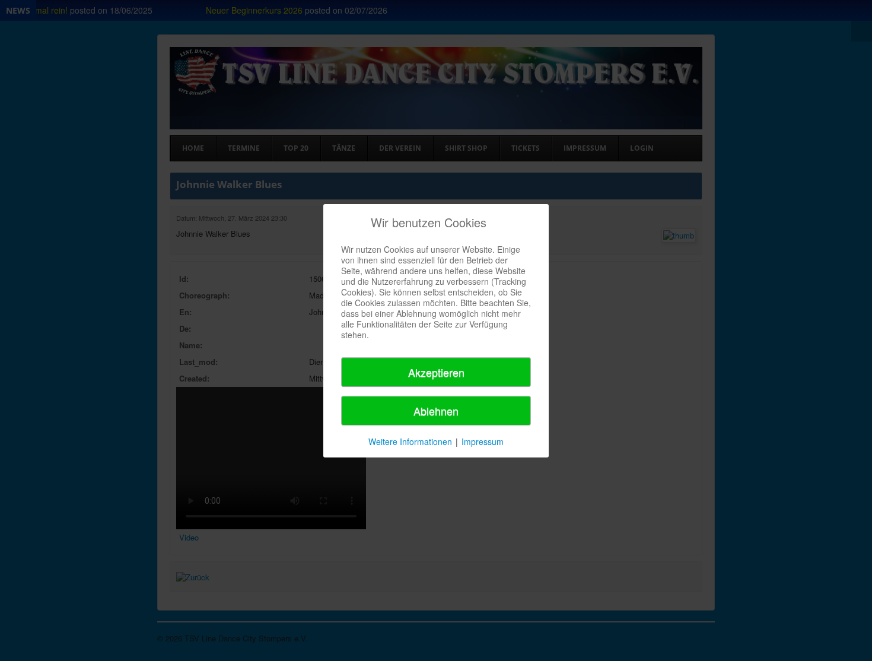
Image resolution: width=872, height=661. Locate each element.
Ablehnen (436, 410)
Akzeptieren (436, 372)
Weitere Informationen (410, 441)
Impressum (483, 441)
